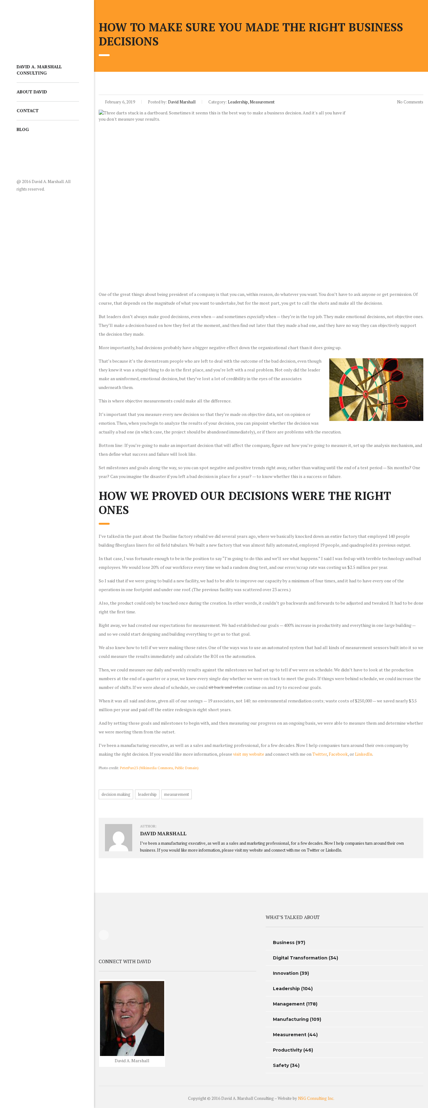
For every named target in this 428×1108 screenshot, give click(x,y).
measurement (176, 794)
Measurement (289, 1034)
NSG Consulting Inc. (316, 1098)
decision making (116, 794)
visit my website (248, 754)
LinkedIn (363, 754)
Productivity (287, 1050)
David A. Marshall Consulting (39, 70)
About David (32, 92)
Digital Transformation (300, 958)
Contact (28, 110)
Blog (23, 129)
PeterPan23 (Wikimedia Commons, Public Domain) (159, 767)
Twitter (319, 754)
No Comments (409, 102)
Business (284, 942)
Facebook (338, 754)
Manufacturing (291, 1019)
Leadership (286, 988)
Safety (281, 1065)
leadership (147, 794)
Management (289, 1004)
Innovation (286, 973)
